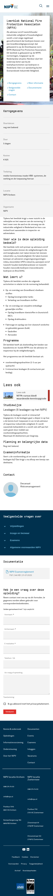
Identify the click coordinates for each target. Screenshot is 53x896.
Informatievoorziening (13, 742)
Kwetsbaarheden (29, 871)
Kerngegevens (15, 83)
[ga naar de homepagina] (11, 6)
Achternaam (10, 629)
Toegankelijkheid (36, 864)
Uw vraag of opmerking (13, 673)
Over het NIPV (9, 756)
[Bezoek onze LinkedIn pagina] (27, 850)
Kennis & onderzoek (12, 729)
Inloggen (31, 749)
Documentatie (35, 88)
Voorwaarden (13, 864)
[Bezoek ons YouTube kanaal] (23, 850)
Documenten (33, 729)
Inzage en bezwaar (19, 533)
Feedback (16, 857)
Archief (17, 871)
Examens (15, 540)
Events (30, 736)
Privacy (24, 864)
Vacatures (32, 756)
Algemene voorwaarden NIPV (25, 547)
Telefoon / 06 (9, 658)
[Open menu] (48, 6)
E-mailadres (10, 644)
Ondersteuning (10, 749)
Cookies (25, 857)
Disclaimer (34, 857)
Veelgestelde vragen (14, 89)
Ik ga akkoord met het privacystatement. (28, 703)
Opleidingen (8, 736)
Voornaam (9, 615)
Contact (12, 94)
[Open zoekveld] (41, 6)
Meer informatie (35, 83)
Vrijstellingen (17, 526)
